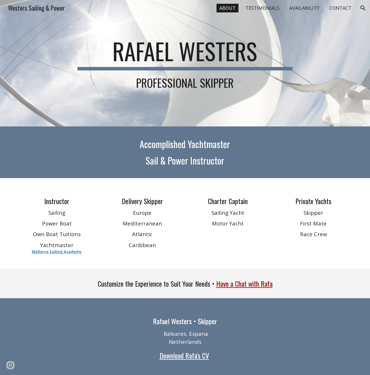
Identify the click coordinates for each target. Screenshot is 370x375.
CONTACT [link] (340, 8)
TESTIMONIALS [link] (262, 8)
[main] (185, 63)
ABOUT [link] (227, 8)
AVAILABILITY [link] (304, 8)
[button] (363, 8)
